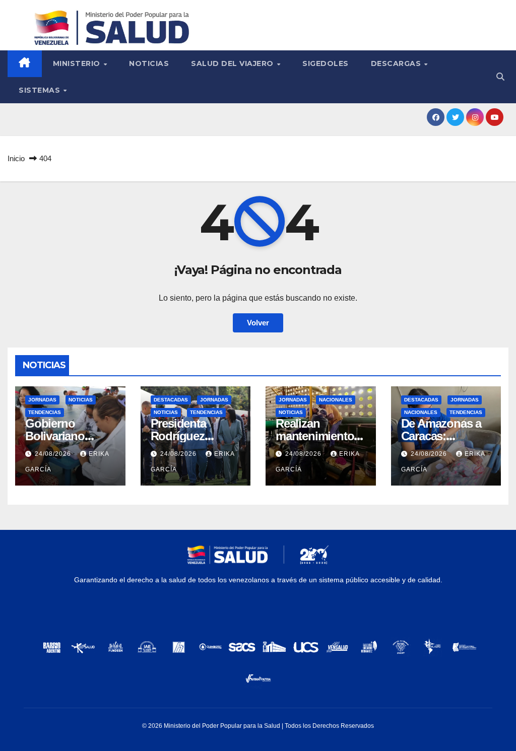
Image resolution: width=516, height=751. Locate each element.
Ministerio (78, 63)
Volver (258, 322)
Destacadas (171, 399)
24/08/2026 (54, 453)
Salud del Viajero (233, 63)
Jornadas (42, 399)
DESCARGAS (397, 63)
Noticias (149, 63)
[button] (500, 77)
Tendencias (44, 412)
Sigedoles (325, 63)
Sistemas (40, 90)
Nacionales (335, 399)
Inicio (16, 158)
